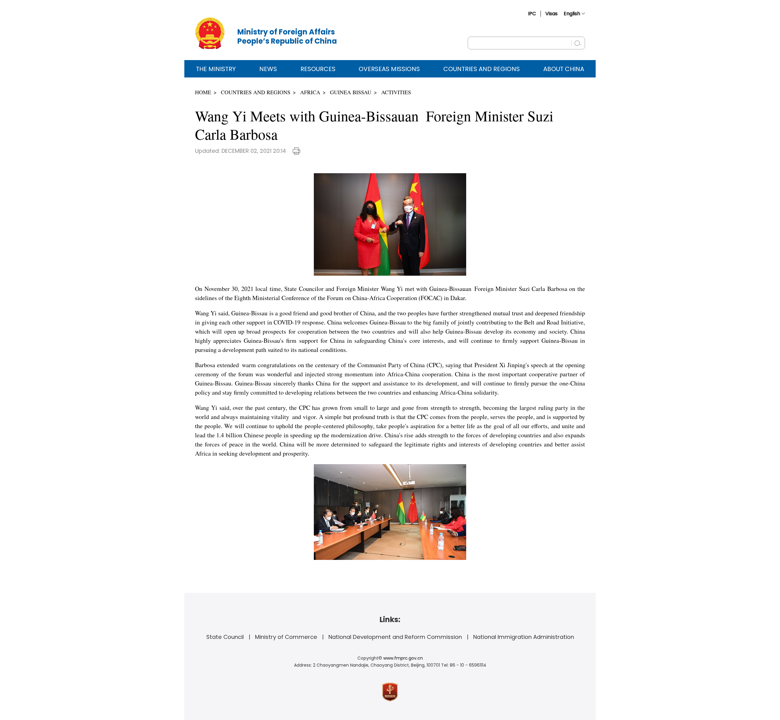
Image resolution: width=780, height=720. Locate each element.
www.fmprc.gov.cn (403, 658)
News (268, 69)
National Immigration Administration (523, 637)
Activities (396, 92)
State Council (225, 637)
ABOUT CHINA (563, 69)
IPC (532, 13)
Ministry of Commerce (286, 637)
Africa (310, 92)
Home (203, 92)
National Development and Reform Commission (395, 637)
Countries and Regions (481, 69)
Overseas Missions (389, 69)
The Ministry (216, 69)
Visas (551, 13)
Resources (317, 69)
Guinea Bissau (350, 92)
